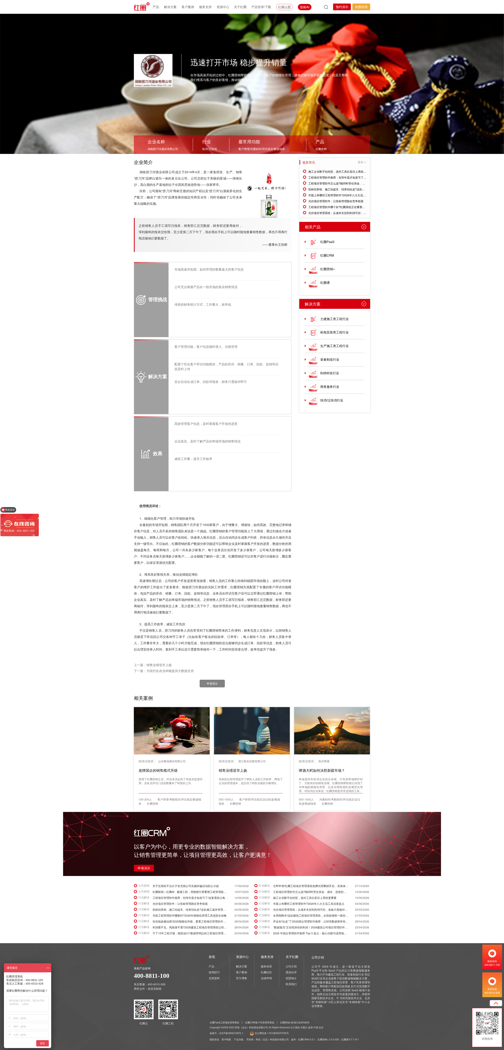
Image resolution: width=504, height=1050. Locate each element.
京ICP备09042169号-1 (231, 1033)
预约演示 (342, 7)
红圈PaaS (327, 241)
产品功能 (238, 1039)
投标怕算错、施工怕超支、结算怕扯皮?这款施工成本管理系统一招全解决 (353, 189)
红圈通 (325, 282)
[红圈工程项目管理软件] (142, 6)
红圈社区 (266, 972)
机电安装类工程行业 (334, 332)
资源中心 (223, 7)
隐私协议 (214, 1039)
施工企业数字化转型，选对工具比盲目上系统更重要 (340, 171)
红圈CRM (327, 255)
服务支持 (205, 7)
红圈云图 (284, 7)
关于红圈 (240, 7)
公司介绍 (291, 966)
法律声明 (266, 978)
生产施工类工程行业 (334, 345)
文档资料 (214, 978)
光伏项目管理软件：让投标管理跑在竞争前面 (335, 201)
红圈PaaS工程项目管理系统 (224, 1022)
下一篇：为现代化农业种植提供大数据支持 (164, 671)
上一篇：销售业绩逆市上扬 (153, 665)
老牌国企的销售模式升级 (158, 770)
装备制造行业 (329, 359)
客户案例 (188, 7)
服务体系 (266, 966)
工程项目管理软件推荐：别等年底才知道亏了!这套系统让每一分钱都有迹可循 (355, 177)
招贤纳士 (291, 978)
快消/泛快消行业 (331, 400)
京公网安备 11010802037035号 (272, 1033)
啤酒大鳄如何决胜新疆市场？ (322, 770)
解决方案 (170, 7)
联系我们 (291, 984)
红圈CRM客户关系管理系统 (259, 1022)
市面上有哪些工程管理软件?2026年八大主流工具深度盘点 (344, 195)
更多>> (362, 162)
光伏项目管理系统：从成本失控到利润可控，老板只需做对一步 (346, 213)
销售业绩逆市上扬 (233, 770)
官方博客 (241, 978)
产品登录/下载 (261, 7)
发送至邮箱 (154, 988)
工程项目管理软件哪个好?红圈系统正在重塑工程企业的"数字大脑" (348, 207)
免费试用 (361, 7)
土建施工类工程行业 (334, 318)
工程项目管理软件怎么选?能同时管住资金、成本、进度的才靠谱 (347, 183)
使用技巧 (214, 972)
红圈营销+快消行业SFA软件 (294, 1022)
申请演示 (212, 683)
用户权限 (226, 1039)
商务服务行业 (329, 386)
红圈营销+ (327, 269)
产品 (156, 7)
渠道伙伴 (291, 972)
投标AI (304, 7)
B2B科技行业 (329, 373)
